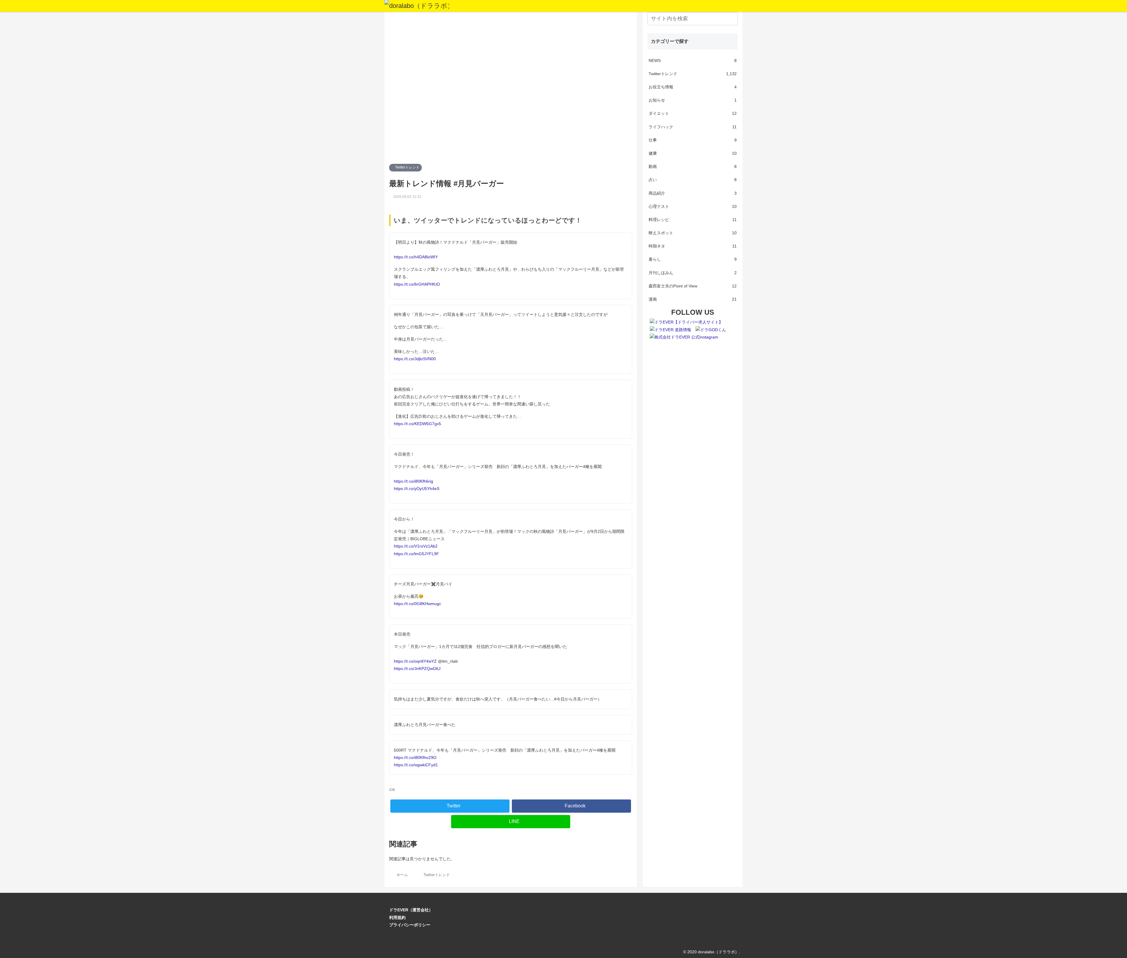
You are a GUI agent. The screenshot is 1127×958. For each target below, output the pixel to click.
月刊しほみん (693, 272)
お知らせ (693, 100)
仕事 (693, 140)
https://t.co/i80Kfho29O (415, 757)
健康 (693, 153)
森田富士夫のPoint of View (693, 286)
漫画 (693, 299)
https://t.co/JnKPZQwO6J (417, 668)
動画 (693, 166)
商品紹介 (693, 193)
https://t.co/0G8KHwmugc (417, 603)
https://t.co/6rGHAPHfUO (417, 284)
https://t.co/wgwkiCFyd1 (416, 764)
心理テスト (693, 206)
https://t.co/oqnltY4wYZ (415, 661)
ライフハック (693, 126)
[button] (732, 18)
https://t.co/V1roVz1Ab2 (416, 546)
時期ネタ (693, 246)
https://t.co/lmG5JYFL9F (416, 553)
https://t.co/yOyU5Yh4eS (416, 488)
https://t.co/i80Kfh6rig (413, 481)
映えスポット (693, 232)
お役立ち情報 (693, 87)
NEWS (693, 60)
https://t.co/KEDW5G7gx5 (417, 423)
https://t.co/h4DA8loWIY (416, 257)
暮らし (693, 259)
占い (693, 179)
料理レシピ (693, 219)
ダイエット (693, 113)
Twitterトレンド (406, 167)
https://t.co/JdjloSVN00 (415, 358)
